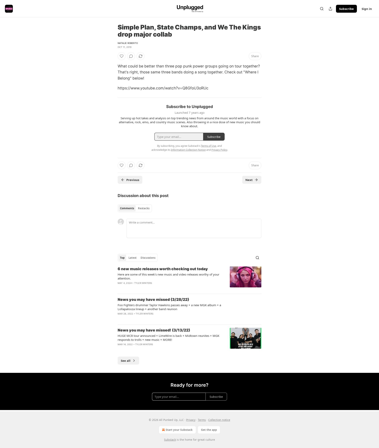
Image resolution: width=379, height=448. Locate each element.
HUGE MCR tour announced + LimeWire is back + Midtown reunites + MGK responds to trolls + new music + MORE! (168, 338)
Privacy (190, 420)
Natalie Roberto (128, 43)
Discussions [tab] (148, 258)
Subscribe (346, 9)
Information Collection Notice (188, 150)
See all (125, 361)
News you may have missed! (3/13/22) (154, 330)
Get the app (209, 430)
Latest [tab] (133, 258)
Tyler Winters (143, 283)
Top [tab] (122, 258)
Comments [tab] (127, 208)
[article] (189, 278)
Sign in (367, 9)
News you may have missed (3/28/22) (153, 299)
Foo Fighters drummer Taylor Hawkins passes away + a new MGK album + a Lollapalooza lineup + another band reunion (169, 307)
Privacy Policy (219, 150)
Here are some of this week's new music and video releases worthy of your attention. (168, 276)
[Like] (122, 56)
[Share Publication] (330, 9)
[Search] (322, 9)
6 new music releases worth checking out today (163, 269)
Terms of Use (208, 146)
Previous (132, 180)
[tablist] (135, 208)
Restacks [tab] (143, 208)
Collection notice (219, 420)
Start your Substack (179, 430)
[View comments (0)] (131, 56)
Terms (202, 420)
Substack (170, 439)
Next (249, 180)
